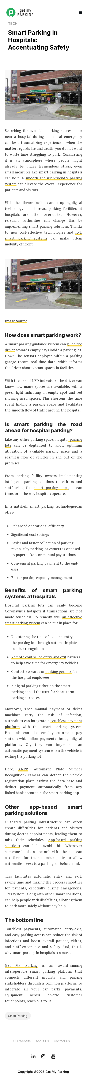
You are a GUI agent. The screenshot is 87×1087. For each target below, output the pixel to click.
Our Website (22, 1041)
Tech (12, 23)
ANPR (23, 769)
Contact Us (62, 1041)
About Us (42, 1041)
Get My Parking (21, 965)
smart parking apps (51, 487)
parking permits (58, 671)
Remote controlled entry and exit (38, 657)
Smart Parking (17, 1016)
